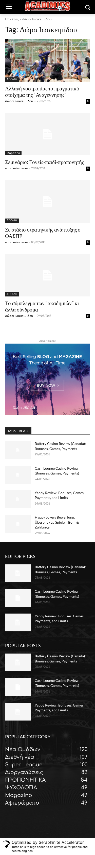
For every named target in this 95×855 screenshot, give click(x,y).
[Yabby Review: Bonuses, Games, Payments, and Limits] (18, 499)
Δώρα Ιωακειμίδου (19, 101)
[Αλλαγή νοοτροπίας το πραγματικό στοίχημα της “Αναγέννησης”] (47, 60)
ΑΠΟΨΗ (12, 79)
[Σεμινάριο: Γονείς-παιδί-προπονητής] (47, 134)
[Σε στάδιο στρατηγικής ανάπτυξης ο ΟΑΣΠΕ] (47, 201)
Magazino (13, 153)
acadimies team (16, 168)
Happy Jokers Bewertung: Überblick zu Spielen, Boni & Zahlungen (57, 522)
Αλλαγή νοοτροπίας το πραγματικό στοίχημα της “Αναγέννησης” (42, 91)
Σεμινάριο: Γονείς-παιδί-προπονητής (44, 162)
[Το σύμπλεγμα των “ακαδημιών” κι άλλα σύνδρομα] (47, 275)
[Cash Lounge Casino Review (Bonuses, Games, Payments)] (18, 475)
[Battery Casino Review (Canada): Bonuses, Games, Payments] (18, 450)
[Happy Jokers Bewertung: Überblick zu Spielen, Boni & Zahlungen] (18, 524)
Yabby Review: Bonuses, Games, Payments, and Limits (59, 495)
